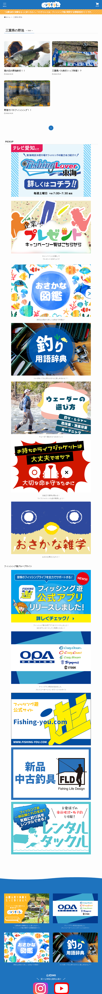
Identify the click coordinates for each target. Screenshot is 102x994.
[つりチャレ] (51, 4)
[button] (4, 4)
